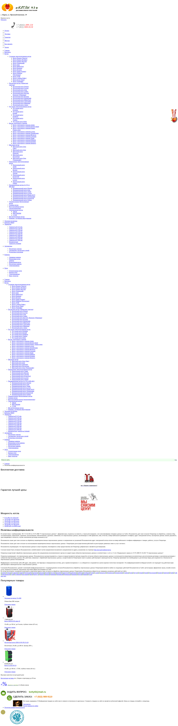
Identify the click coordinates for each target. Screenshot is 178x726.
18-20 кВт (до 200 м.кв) (11, 521)
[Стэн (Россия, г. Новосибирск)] (30, 574)
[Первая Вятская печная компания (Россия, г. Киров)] (12, 574)
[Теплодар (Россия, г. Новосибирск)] (52, 574)
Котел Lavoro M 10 (10, 665)
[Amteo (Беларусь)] (3, 573)
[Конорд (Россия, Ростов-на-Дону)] (152, 573)
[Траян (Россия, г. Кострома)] (79, 574)
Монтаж (7, 40)
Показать (3, 19)
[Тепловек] (46, 574)
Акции (6, 47)
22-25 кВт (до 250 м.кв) (11, 522)
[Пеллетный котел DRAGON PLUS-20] (10, 641)
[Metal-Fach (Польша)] (65, 573)
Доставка (7, 34)
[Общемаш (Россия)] (5, 574)
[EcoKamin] (14, 573)
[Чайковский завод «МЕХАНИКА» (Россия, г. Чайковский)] (84, 574)
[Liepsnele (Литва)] (58, 573)
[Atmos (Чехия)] (8, 573)
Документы (27, 704)
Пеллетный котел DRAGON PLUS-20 (16, 642)
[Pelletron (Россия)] (79, 573)
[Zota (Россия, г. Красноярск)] (130, 573)
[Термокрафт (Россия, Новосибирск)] (59, 574)
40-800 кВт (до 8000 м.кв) (12, 526)
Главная (6, 463)
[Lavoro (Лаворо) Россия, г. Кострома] (52, 573)
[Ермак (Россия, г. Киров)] (140, 573)
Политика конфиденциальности (14, 707)
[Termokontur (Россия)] (110, 573)
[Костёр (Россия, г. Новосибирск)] (159, 573)
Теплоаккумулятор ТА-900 (12, 598)
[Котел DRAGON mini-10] (9, 618)
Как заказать (8, 44)
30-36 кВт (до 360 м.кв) (11, 524)
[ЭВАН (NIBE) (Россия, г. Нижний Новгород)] (89, 574)
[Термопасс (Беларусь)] (66, 574)
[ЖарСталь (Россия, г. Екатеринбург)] (145, 573)
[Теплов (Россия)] (41, 574)
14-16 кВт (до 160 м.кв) (11, 519)
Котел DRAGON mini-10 (12, 621)
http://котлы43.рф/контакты (102, 550)
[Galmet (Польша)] (20, 573)
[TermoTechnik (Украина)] (118, 573)
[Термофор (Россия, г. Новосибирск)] (73, 574)
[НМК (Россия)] (171, 573)
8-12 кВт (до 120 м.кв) (11, 517)
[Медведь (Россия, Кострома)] (165, 573)
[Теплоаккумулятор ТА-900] (9, 596)
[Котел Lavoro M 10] (8, 662)
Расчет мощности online (30, 706)
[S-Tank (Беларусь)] (96, 573)
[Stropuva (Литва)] (102, 573)
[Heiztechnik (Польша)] (27, 573)
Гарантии (7, 37)
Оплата (6, 30)
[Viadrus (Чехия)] (125, 573)
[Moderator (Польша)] (72, 573)
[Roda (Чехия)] (91, 573)
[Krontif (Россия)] (46, 573)
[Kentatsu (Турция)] (34, 573)
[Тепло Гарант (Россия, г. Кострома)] (35, 574)
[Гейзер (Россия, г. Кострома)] (135, 573)
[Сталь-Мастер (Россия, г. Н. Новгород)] (24, 574)
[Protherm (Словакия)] (86, 573)
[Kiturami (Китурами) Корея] (41, 573)
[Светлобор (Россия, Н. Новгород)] (17, 574)
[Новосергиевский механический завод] (175, 573)
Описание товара (9, 604)
